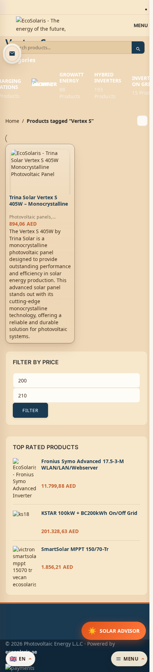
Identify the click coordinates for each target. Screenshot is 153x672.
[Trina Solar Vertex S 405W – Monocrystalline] (40, 179)
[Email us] (12, 53)
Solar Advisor (113, 631)
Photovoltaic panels (30, 217)
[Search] (138, 48)
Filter (30, 410)
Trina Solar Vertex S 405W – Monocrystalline (38, 200)
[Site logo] (41, 24)
